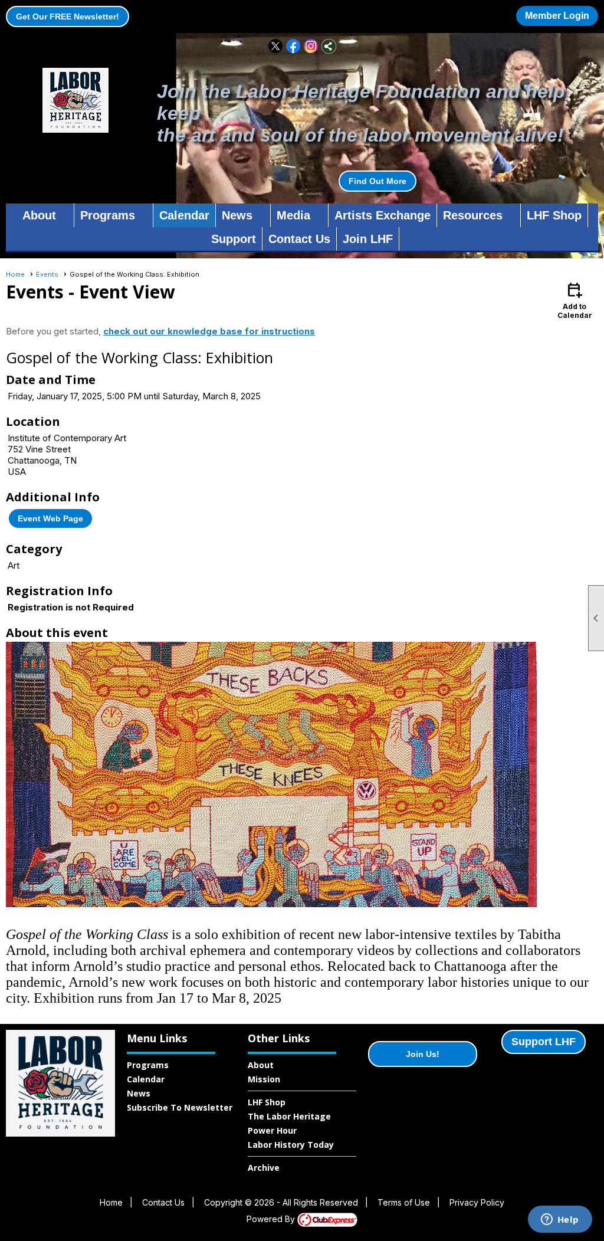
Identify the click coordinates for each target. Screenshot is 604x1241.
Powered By (272, 1219)
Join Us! (422, 1054)
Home (15, 274)
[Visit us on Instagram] (311, 46)
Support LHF (543, 1042)
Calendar (184, 215)
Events (47, 274)
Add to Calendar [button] (574, 300)
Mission (264, 1079)
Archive (264, 1167)
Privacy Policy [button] (476, 1202)
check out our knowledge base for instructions (209, 331)
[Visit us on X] (275, 46)
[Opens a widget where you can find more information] (559, 1220)
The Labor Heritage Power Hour (289, 1123)
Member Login (557, 16)
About (261, 1065)
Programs (148, 1065)
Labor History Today (291, 1144)
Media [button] (293, 215)
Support (233, 238)
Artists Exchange (382, 215)
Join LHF (368, 238)
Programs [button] (107, 215)
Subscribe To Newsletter (179, 1107)
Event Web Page (50, 518)
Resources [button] (473, 215)
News (138, 1093)
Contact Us (299, 238)
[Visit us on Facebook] (293, 46)
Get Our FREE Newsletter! (67, 16)
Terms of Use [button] (404, 1202)
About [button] (39, 215)
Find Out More (377, 181)
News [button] (237, 215)
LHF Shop (554, 215)
